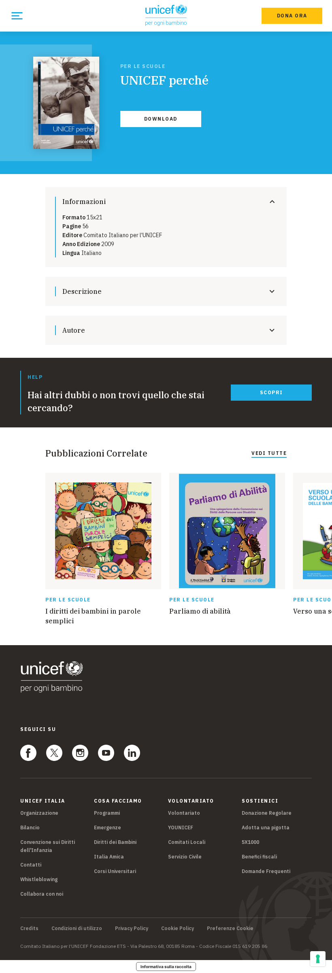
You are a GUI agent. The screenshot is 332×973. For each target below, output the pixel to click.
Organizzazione (39, 813)
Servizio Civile (185, 857)
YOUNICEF (180, 827)
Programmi (107, 813)
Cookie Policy (177, 928)
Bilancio (30, 827)
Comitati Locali (186, 842)
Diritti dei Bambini (115, 842)
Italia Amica (109, 857)
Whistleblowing (38, 879)
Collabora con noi (41, 894)
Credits (29, 928)
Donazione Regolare (267, 813)
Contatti (30, 865)
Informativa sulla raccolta (166, 966)
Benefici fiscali (259, 857)
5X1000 (250, 842)
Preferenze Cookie (230, 928)
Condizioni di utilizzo (76, 928)
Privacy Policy (131, 928)
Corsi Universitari (115, 871)
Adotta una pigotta (265, 827)
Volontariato (184, 813)
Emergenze (107, 827)
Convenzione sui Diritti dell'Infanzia (47, 846)
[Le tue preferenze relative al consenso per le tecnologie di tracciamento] (318, 959)
